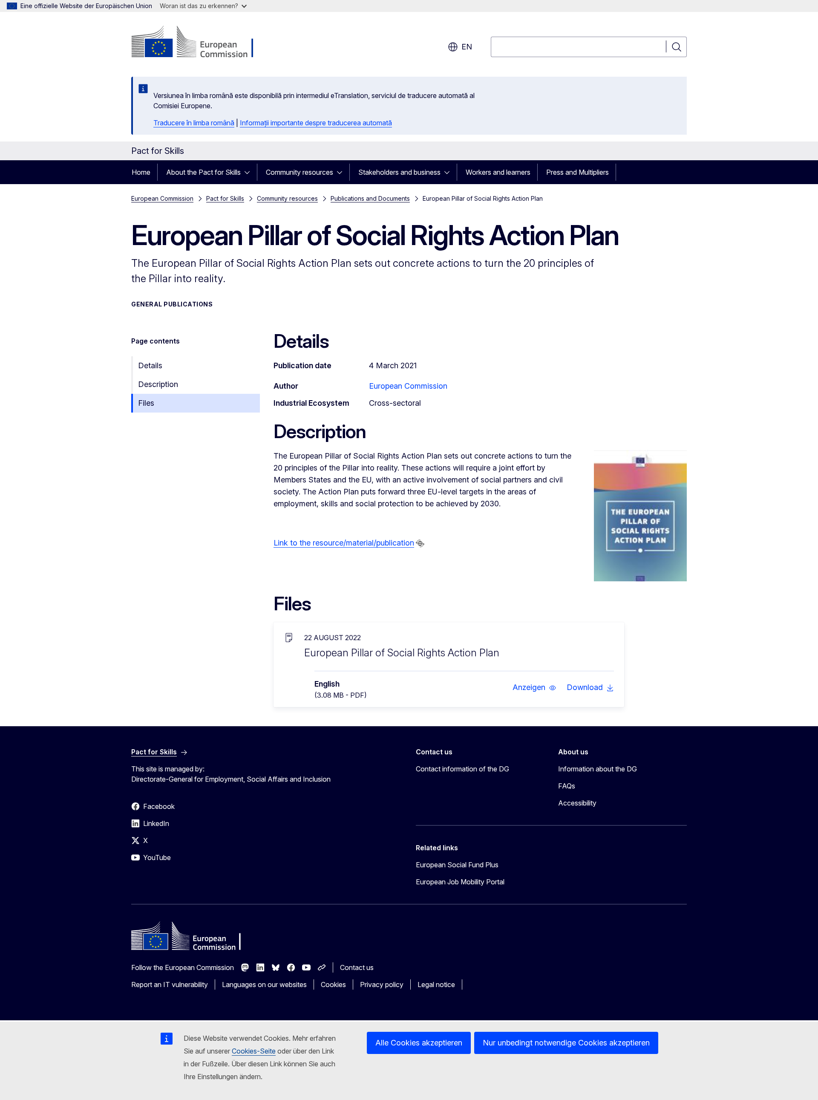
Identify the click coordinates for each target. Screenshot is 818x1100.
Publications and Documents (370, 198)
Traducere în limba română (193, 122)
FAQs (566, 786)
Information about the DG (597, 769)
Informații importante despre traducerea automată (316, 122)
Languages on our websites (264, 984)
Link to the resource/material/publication (344, 542)
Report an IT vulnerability (169, 984)
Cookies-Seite (254, 1051)
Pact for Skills (225, 198)
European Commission (162, 198)
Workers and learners (498, 172)
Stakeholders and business (399, 172)
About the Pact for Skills (203, 172)
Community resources (299, 172)
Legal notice (436, 984)
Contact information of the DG (462, 769)
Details (150, 365)
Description (158, 384)
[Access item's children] (249, 172)
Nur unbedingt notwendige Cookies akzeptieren (566, 1042)
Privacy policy (381, 984)
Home (141, 172)
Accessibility (577, 803)
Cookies (333, 984)
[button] (534, 687)
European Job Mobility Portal (460, 882)
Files (146, 402)
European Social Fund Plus (457, 864)
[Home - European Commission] (200, 43)
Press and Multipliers (577, 172)
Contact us (357, 967)
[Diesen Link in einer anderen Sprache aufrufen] (420, 543)
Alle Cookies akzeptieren (418, 1042)
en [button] (466, 46)
